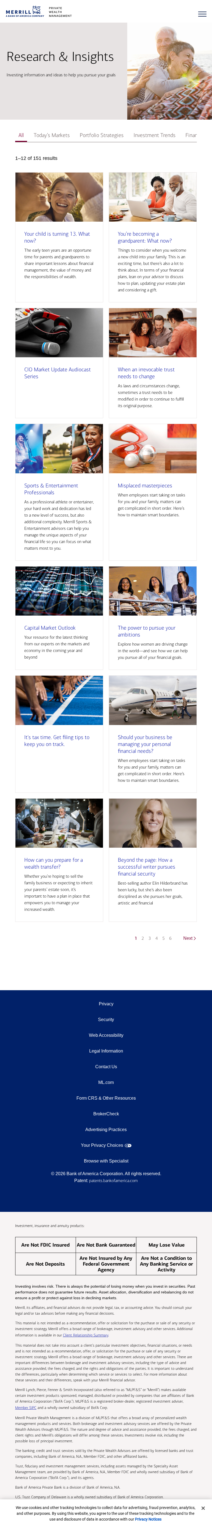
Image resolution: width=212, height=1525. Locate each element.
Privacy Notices (148, 1519)
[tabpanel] (106, 551)
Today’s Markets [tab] (52, 135)
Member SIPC (25, 1407)
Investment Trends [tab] (155, 135)
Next (187, 938)
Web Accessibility (106, 1035)
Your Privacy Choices (102, 1145)
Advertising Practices (106, 1129)
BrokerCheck (106, 1113)
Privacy (106, 1004)
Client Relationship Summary (85, 1335)
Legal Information (106, 1051)
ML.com (106, 1082)
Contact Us (106, 1066)
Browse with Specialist (106, 1161)
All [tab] (21, 135)
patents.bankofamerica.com (113, 1180)
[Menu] (202, 14)
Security (106, 1019)
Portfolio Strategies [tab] (102, 135)
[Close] (203, 1508)
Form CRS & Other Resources (106, 1098)
